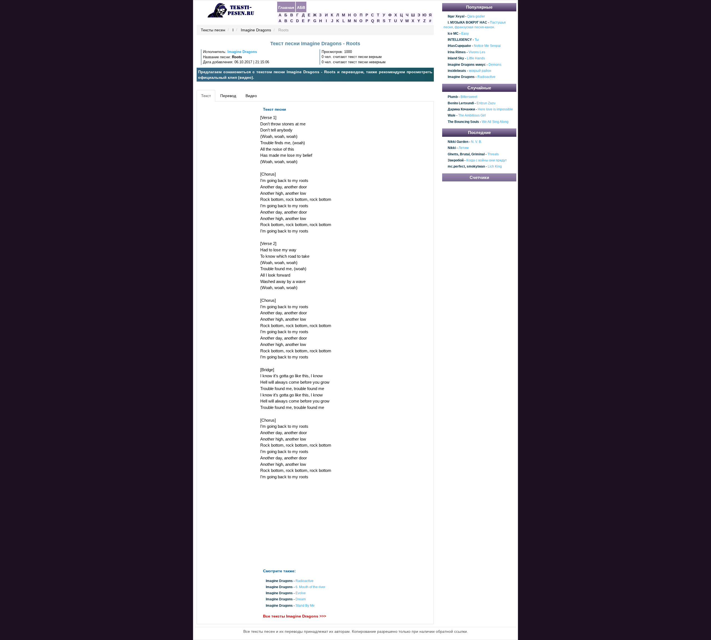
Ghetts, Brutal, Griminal (466, 154)
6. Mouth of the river (310, 587)
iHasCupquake (459, 46)
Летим (464, 148)
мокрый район (480, 71)
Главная (286, 7)
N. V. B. (476, 142)
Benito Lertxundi (461, 103)
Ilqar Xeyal (456, 16)
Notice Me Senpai (487, 46)
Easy (465, 34)
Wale (451, 116)
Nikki (452, 148)
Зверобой (456, 160)
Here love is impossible (495, 109)
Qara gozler (476, 16)
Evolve (301, 593)
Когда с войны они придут (486, 160)
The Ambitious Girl (472, 116)
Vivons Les (477, 52)
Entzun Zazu (486, 103)
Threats (493, 154)
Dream (301, 599)
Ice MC (453, 34)
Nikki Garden (458, 142)
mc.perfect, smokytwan (466, 167)
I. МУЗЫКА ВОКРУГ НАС (467, 22)
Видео (251, 95)
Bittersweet (468, 97)
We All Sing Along (495, 122)
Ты (477, 40)
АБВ (301, 7)
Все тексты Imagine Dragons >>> (294, 616)
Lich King (495, 167)
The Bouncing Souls (463, 122)
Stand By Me (305, 606)
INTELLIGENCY (460, 40)
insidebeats (457, 71)
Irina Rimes (457, 52)
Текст (206, 95)
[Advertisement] (223, 187)
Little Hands (476, 58)
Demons (495, 65)
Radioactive (305, 581)
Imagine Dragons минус (467, 65)
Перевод (228, 95)
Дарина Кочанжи (461, 109)
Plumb (453, 97)
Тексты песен (213, 30)
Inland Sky (456, 58)
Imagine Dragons (256, 30)
